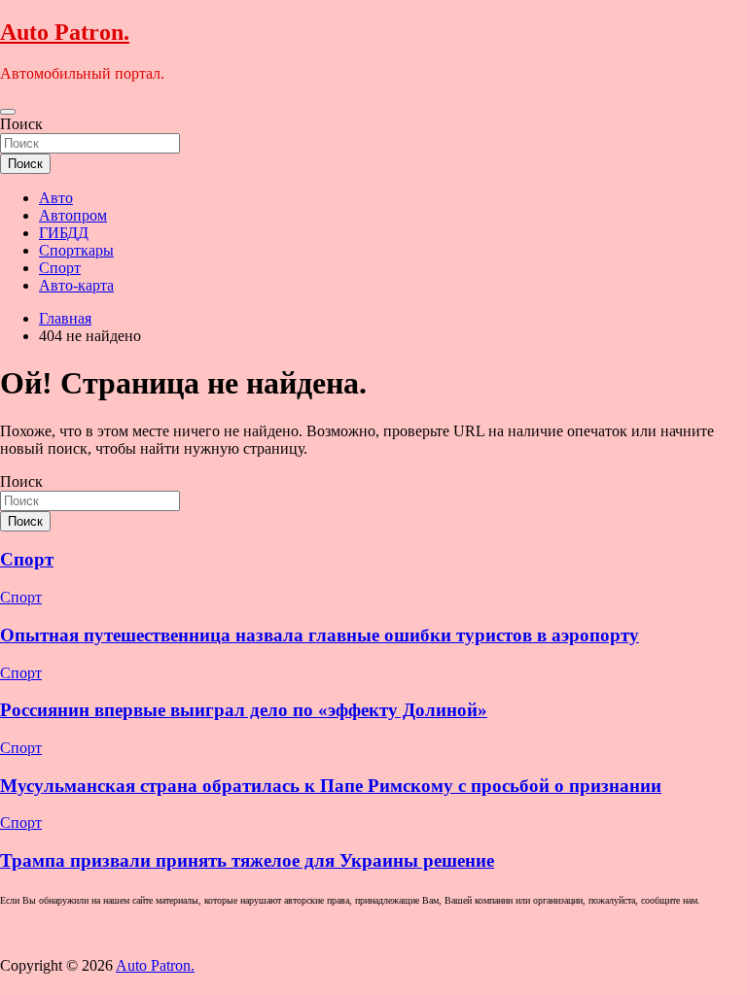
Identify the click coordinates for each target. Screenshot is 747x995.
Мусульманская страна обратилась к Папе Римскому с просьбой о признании (330, 785)
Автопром (73, 215)
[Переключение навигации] (8, 112)
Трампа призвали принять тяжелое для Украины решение (247, 860)
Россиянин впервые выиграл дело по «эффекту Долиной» (243, 710)
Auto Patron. (64, 32)
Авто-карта (76, 285)
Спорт (60, 267)
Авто (56, 197)
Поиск (21, 124)
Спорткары (76, 250)
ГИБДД (64, 232)
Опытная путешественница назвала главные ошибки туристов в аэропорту (319, 635)
